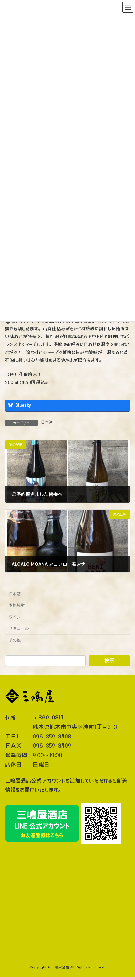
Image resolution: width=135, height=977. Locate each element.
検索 (109, 660)
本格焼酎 (17, 605)
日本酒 (47, 422)
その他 (15, 640)
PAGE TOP (125, 940)
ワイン (15, 617)
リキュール (19, 628)
